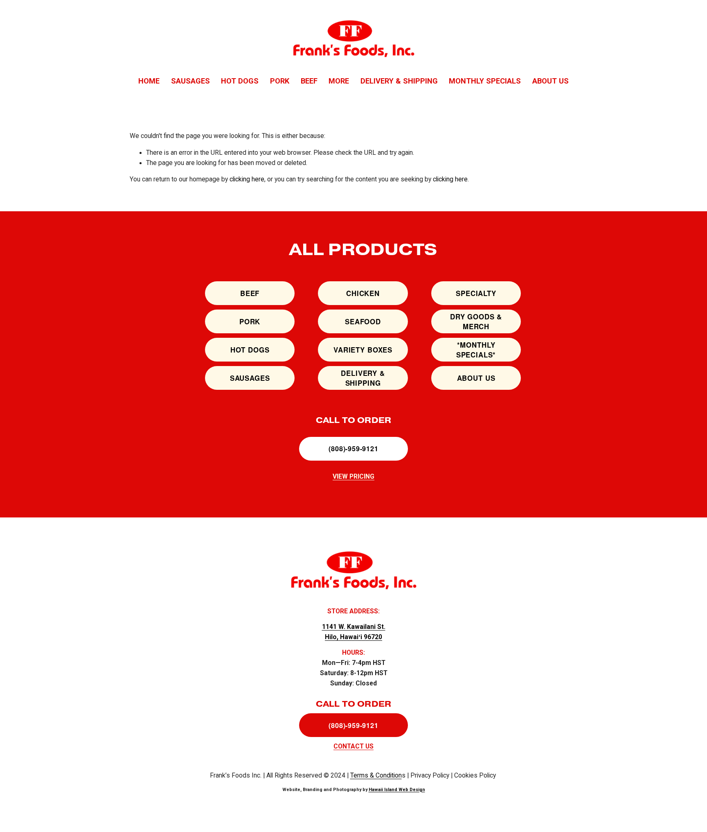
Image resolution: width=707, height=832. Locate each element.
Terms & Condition (376, 775)
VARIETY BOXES (362, 350)
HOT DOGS (240, 81)
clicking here (247, 179)
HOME (149, 81)
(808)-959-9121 (353, 448)
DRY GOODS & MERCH (476, 321)
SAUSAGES (190, 81)
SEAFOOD (363, 321)
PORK (279, 81)
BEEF (309, 81)
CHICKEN (363, 293)
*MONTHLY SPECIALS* (476, 349)
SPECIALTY (476, 293)
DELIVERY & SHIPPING (399, 81)
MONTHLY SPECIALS (485, 81)
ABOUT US (550, 81)
